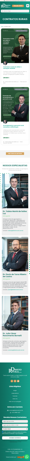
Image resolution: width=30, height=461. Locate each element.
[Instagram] (15, 381)
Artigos (15, 390)
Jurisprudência (15, 393)
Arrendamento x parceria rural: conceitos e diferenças (13, 126)
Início (2, 26)
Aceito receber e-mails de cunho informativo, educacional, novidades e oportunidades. (14, 432)
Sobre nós (15, 398)
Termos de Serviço (13, 441)
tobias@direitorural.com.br (15, 230)
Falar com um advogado (15, 401)
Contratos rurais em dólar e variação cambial (12, 67)
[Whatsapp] (12, 381)
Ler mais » (6, 78)
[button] (27, 5)
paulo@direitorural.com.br (15, 289)
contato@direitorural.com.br (16, 350)
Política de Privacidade (22, 440)
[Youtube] (18, 381)
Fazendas (15, 396)
